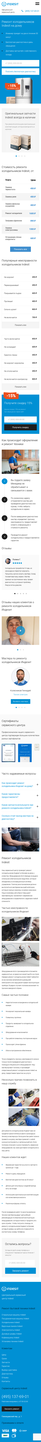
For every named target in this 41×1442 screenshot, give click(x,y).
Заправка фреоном (13, 221)
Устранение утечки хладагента (13, 238)
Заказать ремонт (20, 1271)
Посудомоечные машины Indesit (15, 1319)
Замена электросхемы (11, 229)
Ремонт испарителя (13, 213)
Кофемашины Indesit (10, 1338)
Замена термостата (10, 188)
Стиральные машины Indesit (14, 1315)
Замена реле (10, 197)
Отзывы (5, 1377)
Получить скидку (20, 427)
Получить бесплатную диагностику (20, 71)
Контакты (6, 1381)
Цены (4, 1355)
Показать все (20, 249)
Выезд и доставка (9, 1370)
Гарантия (6, 1366)
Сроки (4, 1358)
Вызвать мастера (20, 701)
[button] (16, 156)
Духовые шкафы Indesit (12, 1334)
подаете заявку (22, 480)
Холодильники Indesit (11, 1322)
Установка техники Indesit (12, 1341)
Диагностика (7, 1374)
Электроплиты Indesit (11, 1330)
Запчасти (6, 1362)
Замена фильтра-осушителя (12, 205)
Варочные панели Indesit (12, 1326)
